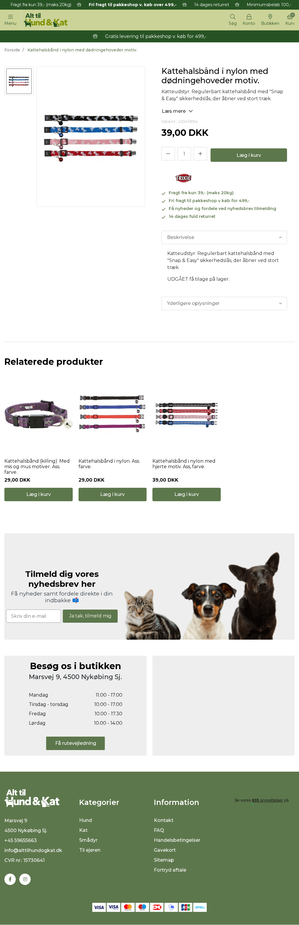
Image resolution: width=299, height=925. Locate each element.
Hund (85, 820)
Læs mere (174, 111)
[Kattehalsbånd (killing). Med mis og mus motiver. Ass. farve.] (38, 414)
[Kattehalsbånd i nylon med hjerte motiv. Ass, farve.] (186, 414)
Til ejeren (89, 850)
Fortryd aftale (170, 870)
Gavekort (165, 850)
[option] (19, 81)
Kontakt (163, 820)
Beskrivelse (180, 237)
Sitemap (164, 860)
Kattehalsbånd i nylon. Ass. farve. (109, 463)
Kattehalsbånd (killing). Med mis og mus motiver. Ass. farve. (37, 466)
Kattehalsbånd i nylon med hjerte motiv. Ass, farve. (183, 463)
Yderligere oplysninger (193, 303)
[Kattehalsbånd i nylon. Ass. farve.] (113, 414)
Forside (12, 50)
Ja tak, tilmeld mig (90, 616)
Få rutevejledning (75, 743)
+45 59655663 (20, 840)
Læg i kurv (249, 155)
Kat (83, 830)
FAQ (159, 830)
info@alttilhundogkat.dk (33, 850)
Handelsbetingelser (177, 840)
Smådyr (88, 840)
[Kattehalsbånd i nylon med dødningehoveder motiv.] (19, 81)
